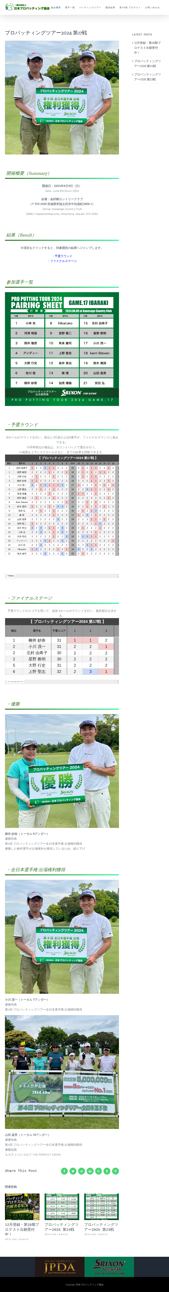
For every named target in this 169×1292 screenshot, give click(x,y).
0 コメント (24, 1239)
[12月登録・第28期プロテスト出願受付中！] (22, 1207)
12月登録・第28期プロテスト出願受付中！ (22, 1230)
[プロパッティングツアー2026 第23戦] (101, 1207)
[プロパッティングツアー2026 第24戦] (62, 1207)
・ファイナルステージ (62, 261)
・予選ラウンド (62, 256)
